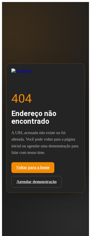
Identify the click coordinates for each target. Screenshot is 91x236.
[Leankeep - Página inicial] (29, 72)
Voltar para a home (33, 167)
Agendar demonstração (36, 182)
